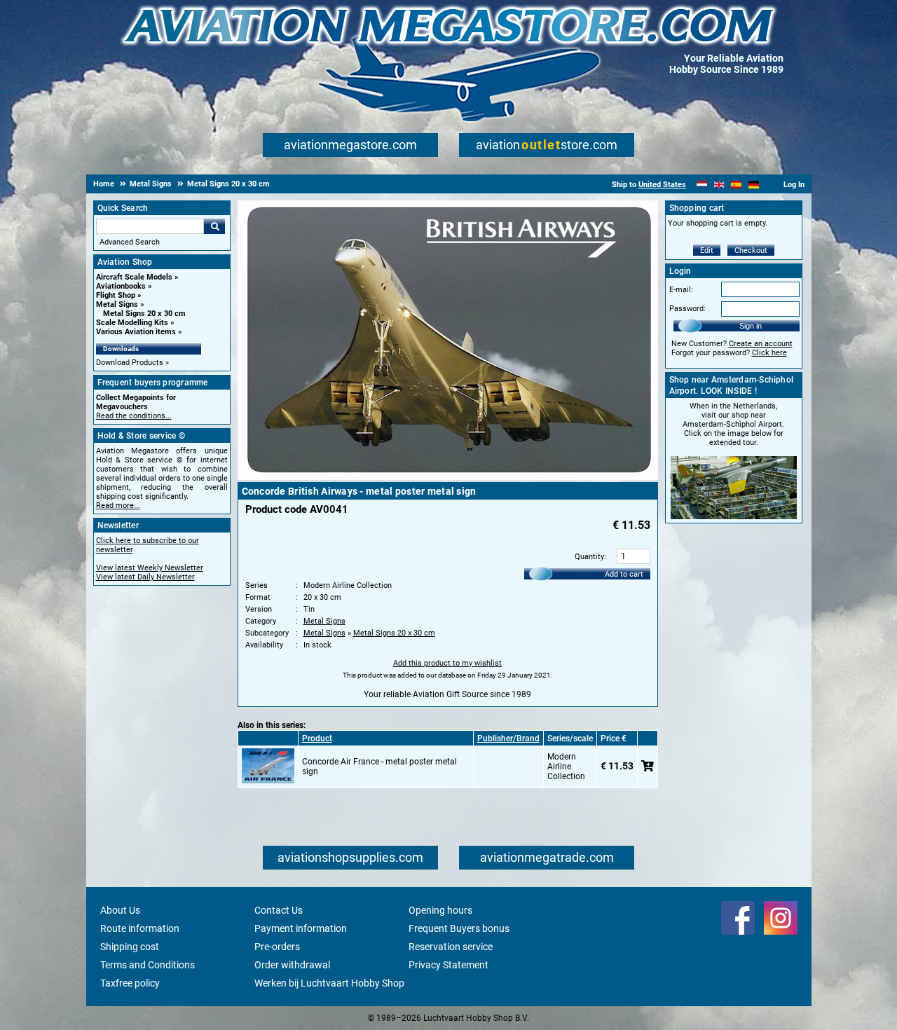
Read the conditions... (134, 415)
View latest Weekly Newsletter (149, 567)
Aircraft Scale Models (134, 277)
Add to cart (624, 574)
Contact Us (278, 910)
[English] (719, 184)
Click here (769, 352)
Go (214, 226)
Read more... (118, 505)
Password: (687, 308)
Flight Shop (115, 295)
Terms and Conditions (147, 964)
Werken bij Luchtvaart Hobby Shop (329, 983)
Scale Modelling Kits (132, 322)
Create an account (761, 343)
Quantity (589, 556)
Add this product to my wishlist (447, 663)
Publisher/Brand (508, 738)
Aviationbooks (121, 286)
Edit (706, 250)
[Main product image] (448, 477)
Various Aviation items (136, 331)
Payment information (300, 928)
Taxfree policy (130, 983)
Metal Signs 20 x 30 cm (144, 313)
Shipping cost (129, 946)
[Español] (736, 184)
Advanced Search (130, 242)
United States (662, 184)
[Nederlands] (702, 184)
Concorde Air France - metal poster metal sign (379, 766)
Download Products (129, 362)
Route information (139, 928)
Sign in (750, 326)
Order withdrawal (292, 964)
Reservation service (451, 946)
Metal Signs (117, 304)
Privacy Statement (448, 964)
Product (317, 738)
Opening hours (440, 910)
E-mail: (681, 289)
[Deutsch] (753, 184)
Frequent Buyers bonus (459, 928)
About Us (120, 910)
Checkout (750, 250)
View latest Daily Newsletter (145, 577)
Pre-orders (277, 946)
